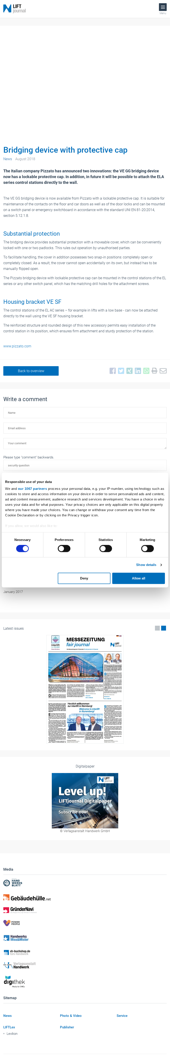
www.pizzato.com (17, 346)
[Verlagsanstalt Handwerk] (85, 965)
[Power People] (85, 923)
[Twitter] (120, 371)
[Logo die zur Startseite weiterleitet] (14, 9)
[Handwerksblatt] (85, 883)
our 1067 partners (32, 489)
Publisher (67, 1027)
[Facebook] (111, 371)
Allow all (138, 578)
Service (122, 1016)
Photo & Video (71, 1016)
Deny (84, 578)
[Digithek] (85, 982)
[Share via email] (162, 371)
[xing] (128, 371)
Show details (146, 565)
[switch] (64, 548)
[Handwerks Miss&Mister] (85, 938)
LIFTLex (9, 1027)
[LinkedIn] (137, 371)
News (7, 1016)
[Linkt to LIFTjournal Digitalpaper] (85, 801)
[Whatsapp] (145, 371)
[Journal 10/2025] (85, 689)
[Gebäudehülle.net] (85, 897)
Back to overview (31, 371)
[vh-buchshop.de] (85, 952)
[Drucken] (153, 371)
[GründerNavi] (85, 910)
